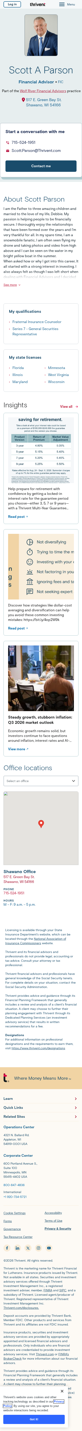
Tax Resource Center (18, 1237)
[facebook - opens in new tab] (7, 1248)
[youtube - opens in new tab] (49, 1248)
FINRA (48, 1290)
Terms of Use (53, 1221)
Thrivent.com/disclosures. (21, 1308)
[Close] (62, 1391)
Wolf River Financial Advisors (43, 91)
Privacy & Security (58, 1229)
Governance (12, 1229)
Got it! (34, 1419)
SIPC (62, 1290)
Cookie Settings (14, 1213)
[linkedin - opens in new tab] (17, 1248)
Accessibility (53, 1213)
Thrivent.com (45, 1354)
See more (10, 285)
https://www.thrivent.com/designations (38, 1048)
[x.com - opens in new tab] (28, 1248)
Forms (7, 1221)
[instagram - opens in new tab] (38, 1248)
